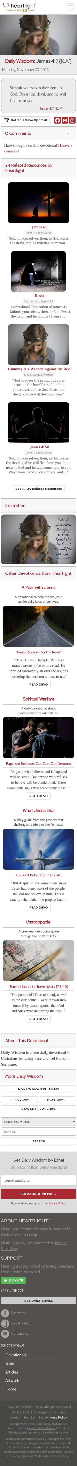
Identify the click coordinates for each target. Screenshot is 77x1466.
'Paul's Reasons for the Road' (38, 652)
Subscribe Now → (38, 1194)
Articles (11, 1372)
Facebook (18, 1313)
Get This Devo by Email (29, 120)
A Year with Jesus (38, 587)
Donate (13, 1280)
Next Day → (57, 1100)
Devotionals (15, 1354)
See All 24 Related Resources (38, 489)
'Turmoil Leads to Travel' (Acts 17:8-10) (38, 986)
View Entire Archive (38, 1109)
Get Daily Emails (38, 1301)
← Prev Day (19, 1100)
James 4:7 (47, 108)
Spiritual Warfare (38, 699)
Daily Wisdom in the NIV (38, 1089)
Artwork (12, 1380)
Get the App (20, 1323)
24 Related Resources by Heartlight (28, 167)
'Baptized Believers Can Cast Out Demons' (38, 763)
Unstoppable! (38, 922)
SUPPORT (12, 1258)
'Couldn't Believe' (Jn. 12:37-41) (38, 875)
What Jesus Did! (38, 810)
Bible (9, 1363)
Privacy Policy (57, 1203)
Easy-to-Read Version (41, 1428)
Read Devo (38, 684)
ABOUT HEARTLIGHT (25, 1221)
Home (10, 1389)
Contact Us (20, 1333)
